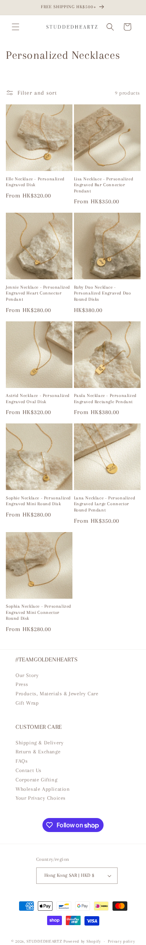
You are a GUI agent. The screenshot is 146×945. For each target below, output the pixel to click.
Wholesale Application (43, 789)
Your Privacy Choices (41, 798)
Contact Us (29, 770)
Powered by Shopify (82, 941)
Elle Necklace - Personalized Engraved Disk (35, 182)
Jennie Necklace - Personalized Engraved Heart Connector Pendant (38, 293)
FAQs (22, 761)
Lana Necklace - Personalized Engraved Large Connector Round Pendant (104, 504)
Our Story (27, 675)
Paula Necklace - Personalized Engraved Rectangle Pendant (105, 398)
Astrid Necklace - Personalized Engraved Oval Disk (38, 398)
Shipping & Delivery (39, 743)
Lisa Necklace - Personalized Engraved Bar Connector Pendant (104, 185)
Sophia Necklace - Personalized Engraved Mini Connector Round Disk (38, 612)
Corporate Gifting (36, 780)
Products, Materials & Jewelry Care (57, 693)
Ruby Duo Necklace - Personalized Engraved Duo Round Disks (102, 293)
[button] (15, 26)
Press (22, 684)
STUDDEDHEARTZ (44, 941)
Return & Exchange (38, 752)
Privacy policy (121, 941)
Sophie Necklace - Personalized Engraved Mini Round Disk (38, 501)
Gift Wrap (27, 703)
